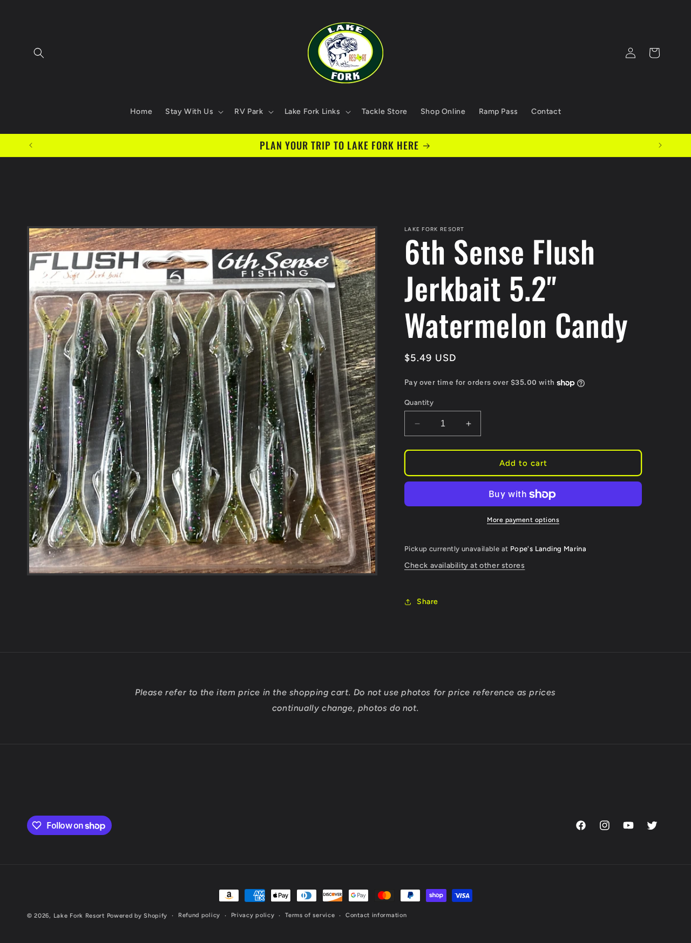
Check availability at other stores (464, 565)
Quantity (418, 402)
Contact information (376, 915)
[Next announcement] (660, 145)
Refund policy (199, 915)
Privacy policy (253, 915)
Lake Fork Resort (79, 915)
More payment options (523, 520)
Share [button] (427, 601)
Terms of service (310, 915)
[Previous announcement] (31, 145)
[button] (39, 53)
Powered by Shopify (137, 915)
